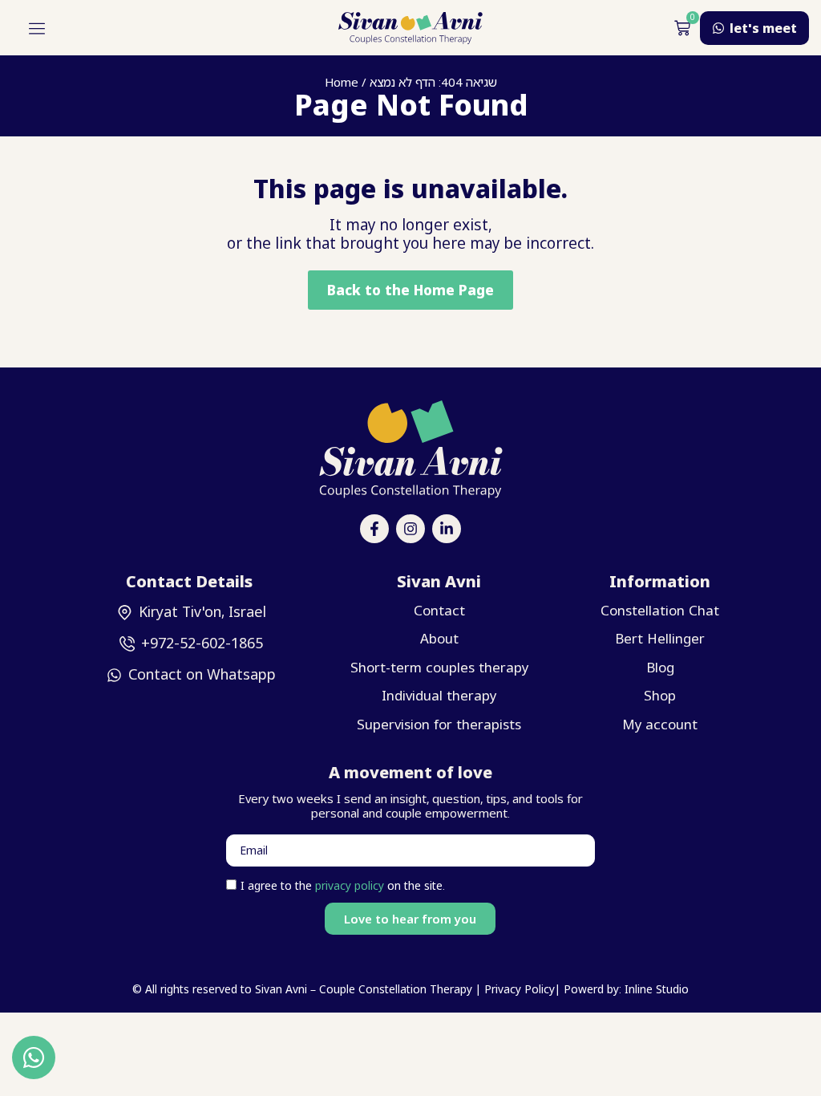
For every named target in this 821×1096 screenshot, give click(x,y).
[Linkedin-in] (446, 528)
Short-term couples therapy (439, 667)
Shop (660, 695)
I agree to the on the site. (343, 885)
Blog (660, 667)
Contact (439, 610)
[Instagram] (410, 528)
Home (341, 82)
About (439, 638)
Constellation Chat (660, 610)
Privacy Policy (519, 989)
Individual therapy (439, 695)
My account (660, 724)
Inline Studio (655, 989)
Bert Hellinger (660, 638)
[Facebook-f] (374, 528)
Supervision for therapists (439, 724)
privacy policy (351, 885)
